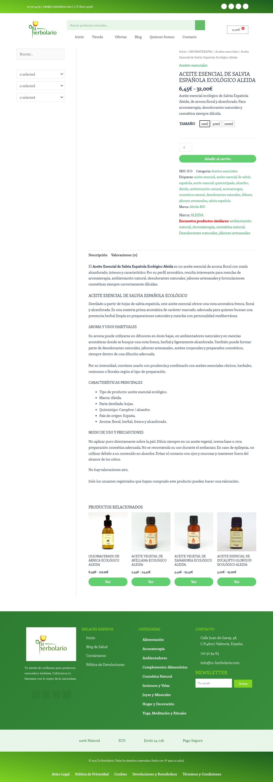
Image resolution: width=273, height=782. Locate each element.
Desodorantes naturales (198, 232)
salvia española (220, 200)
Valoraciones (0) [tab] (124, 254)
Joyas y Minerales (156, 694)
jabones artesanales (193, 200)
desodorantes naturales (223, 195)
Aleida (183, 189)
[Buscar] (200, 25)
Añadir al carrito (218, 158)
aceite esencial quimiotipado (214, 183)
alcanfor (242, 183)
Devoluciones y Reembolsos (155, 774)
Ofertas (121, 36)
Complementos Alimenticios (164, 667)
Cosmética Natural (157, 676)
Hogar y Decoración (158, 703)
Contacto (189, 36)
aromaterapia (232, 189)
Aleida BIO (197, 206)
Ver (108, 581)
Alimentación (153, 639)
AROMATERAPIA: (201, 51)
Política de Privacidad (92, 774)
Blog (138, 36)
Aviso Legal (61, 774)
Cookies (120, 774)
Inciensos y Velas (156, 685)
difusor (247, 195)
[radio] (205, 124)
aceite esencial (204, 177)
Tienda (97, 36)
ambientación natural (205, 189)
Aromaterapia (203, 226)
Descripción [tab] (98, 254)
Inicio (79, 36)
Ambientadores (154, 657)
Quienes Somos (162, 36)
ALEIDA (197, 214)
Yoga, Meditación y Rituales (164, 713)
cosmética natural (192, 195)
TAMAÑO (187, 123)
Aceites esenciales (226, 51)
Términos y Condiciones (202, 774)
